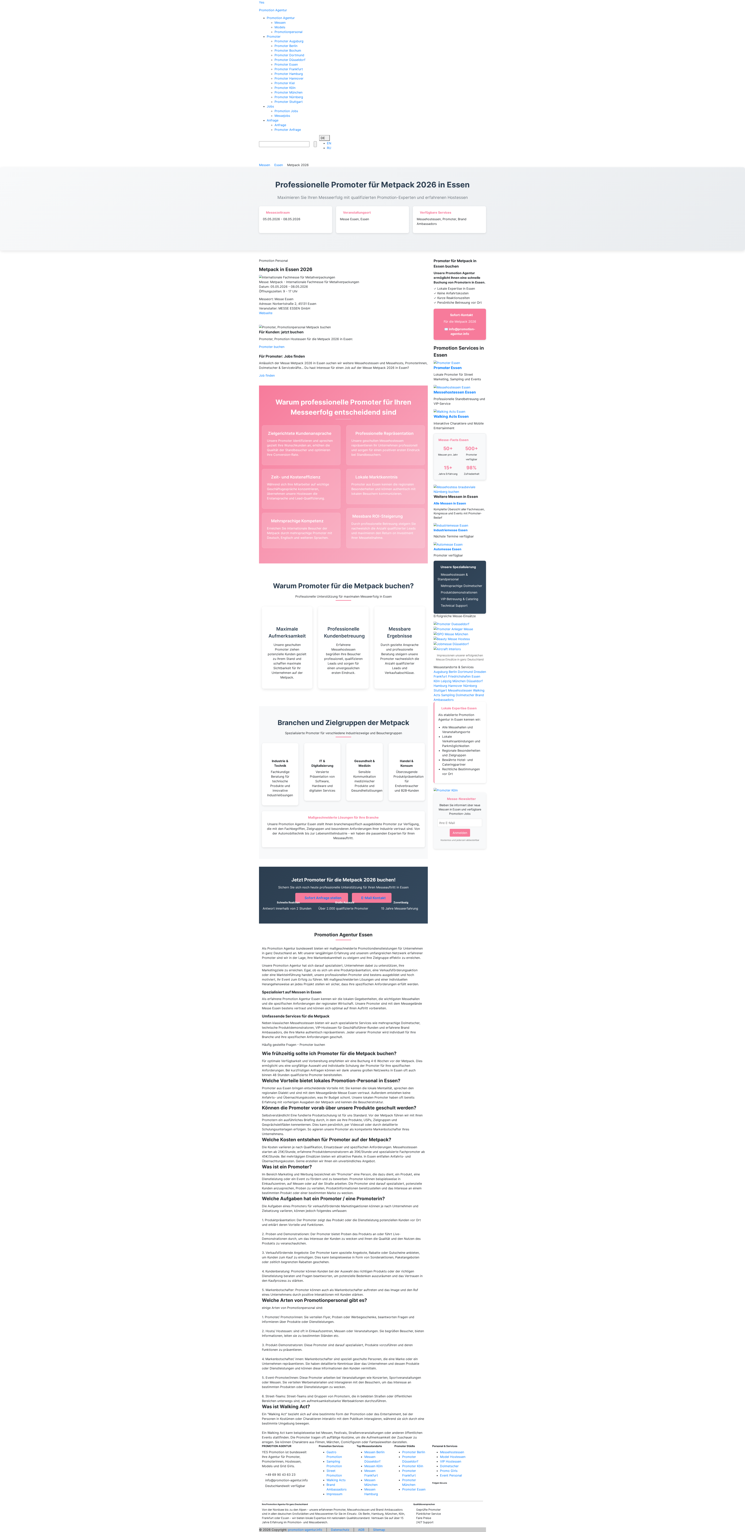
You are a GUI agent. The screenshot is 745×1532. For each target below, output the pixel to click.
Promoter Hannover (289, 78)
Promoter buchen (271, 347)
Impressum (334, 1494)
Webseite (265, 313)
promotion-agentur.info (305, 1530)
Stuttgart (440, 690)
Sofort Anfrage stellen (323, 898)
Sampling (448, 695)
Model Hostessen (452, 1457)
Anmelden (460, 833)
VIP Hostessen (450, 1461)
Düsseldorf (475, 681)
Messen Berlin (374, 1452)
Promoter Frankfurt (289, 69)
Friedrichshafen (459, 676)
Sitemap (379, 1530)
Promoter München (288, 92)
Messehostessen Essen (455, 392)
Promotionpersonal (288, 32)
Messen (280, 22)
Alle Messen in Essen (450, 503)
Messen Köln (373, 1466)
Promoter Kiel (285, 83)
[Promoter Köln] (453, 629)
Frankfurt (440, 676)
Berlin (453, 672)
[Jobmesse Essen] (451, 644)
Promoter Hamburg (289, 74)
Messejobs (282, 116)
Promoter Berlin (286, 46)
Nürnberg (470, 686)
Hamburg (440, 686)
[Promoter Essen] (447, 362)
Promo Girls (448, 1471)
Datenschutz (340, 1530)
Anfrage (272, 120)
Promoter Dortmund (289, 55)
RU (329, 148)
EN (329, 143)
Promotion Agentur (281, 18)
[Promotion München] (451, 634)
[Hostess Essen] (447, 649)
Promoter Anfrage (288, 130)
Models (280, 27)
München (459, 681)
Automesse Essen (447, 549)
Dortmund (465, 672)
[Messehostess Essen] (452, 639)
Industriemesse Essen (451, 530)
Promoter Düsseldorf (290, 60)
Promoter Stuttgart (289, 102)
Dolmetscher (465, 695)
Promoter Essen (286, 64)
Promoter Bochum (288, 50)
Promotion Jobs (286, 111)
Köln (437, 681)
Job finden (267, 375)
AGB (361, 1530)
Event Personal (451, 1475)
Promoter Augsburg (289, 41)
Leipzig (446, 681)
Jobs (270, 106)
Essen (476, 676)
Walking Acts (336, 1480)
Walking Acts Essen (451, 416)
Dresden (480, 672)
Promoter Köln (285, 88)
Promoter (274, 36)
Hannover (455, 686)
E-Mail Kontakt (373, 898)
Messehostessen (460, 690)
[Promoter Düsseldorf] (451, 624)
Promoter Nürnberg (289, 97)
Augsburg (441, 672)
